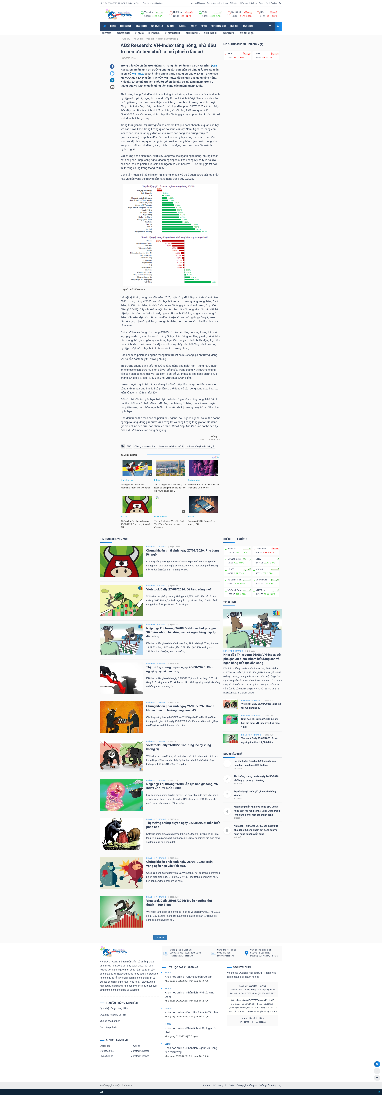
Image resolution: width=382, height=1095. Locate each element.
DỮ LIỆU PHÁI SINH (192, 33)
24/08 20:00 (174, 819)
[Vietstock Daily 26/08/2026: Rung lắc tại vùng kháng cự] (121, 756)
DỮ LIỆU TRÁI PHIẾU (210, 33)
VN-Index (138, 73)
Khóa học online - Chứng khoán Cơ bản (188, 976)
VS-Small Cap (234, 590)
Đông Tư (215, 436)
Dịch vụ (254, 3)
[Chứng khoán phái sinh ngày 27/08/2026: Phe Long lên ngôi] (121, 561)
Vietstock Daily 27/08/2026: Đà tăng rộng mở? (178, 589)
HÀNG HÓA (183, 26)
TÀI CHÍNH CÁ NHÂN (218, 26)
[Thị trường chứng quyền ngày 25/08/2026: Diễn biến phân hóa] (121, 833)
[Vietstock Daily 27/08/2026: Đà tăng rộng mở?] (121, 600)
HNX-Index (261, 548)
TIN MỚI (113, 26)
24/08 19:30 (174, 858)
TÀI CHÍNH (170, 26)
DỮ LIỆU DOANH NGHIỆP (173, 33)
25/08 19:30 (174, 702)
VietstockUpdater (140, 1051)
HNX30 (231, 569)
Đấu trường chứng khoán (217, 3)
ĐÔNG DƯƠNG (248, 26)
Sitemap (206, 1085)
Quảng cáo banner (110, 1021)
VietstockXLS (107, 1051)
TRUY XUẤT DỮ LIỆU (246, 33)
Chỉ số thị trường (235, 539)
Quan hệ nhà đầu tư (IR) (113, 1014)
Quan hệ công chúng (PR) (114, 1008)
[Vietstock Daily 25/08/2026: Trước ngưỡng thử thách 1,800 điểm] (121, 911)
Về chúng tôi (220, 1085)
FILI (202, 440)
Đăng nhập (263, 3)
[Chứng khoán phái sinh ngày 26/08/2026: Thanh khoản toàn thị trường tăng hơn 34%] (121, 717)
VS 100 (259, 569)
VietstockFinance (198, 3)
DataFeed (105, 1046)
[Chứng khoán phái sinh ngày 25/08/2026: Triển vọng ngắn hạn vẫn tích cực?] (121, 872)
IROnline (135, 1046)
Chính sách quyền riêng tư (243, 1085)
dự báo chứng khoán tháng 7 (200, 446)
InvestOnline (106, 1056)
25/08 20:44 (238, 768)
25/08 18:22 (174, 741)
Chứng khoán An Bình (145, 446)
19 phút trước (175, 547)
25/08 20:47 (238, 818)
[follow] (101, 1092)
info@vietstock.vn (225, 956)
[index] (141, 12)
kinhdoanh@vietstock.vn (181, 956)
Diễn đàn (234, 3)
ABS (215, 65)
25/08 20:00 (174, 663)
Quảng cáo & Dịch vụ (270, 1085)
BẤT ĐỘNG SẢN (157, 26)
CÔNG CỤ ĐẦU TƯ (229, 33)
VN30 (258, 559)
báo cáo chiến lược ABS (171, 446)
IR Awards (244, 3)
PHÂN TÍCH (234, 26)
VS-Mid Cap (261, 580)
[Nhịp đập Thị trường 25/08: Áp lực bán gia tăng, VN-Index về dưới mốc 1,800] (121, 795)
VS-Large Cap (234, 580)
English (274, 3)
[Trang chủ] (113, 951)
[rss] (280, 3)
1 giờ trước (174, 586)
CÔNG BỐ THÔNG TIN (123, 33)
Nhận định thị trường (233, 651)
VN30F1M (260, 590)
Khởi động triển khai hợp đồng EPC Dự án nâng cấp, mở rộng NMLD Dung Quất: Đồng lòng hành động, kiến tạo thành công (257, 810)
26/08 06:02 (238, 799)
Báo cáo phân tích (109, 1027)
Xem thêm (160, 937)
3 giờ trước (174, 624)
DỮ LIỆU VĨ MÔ (139, 33)
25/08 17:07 (174, 780)
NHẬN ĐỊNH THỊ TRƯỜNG (156, 547)
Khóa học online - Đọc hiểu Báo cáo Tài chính (192, 1012)
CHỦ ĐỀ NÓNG (106, 33)
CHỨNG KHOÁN (125, 26)
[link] (270, 25)
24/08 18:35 (174, 897)
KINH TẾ (194, 26)
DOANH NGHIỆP (141, 26)
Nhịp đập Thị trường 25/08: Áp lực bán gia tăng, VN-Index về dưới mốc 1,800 (260, 723)
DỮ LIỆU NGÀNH (153, 33)
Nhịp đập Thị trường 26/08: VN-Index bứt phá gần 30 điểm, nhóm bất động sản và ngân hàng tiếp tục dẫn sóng (181, 632)
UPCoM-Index (234, 559)
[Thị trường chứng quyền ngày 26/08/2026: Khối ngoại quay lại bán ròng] (121, 678)
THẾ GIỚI (204, 26)
